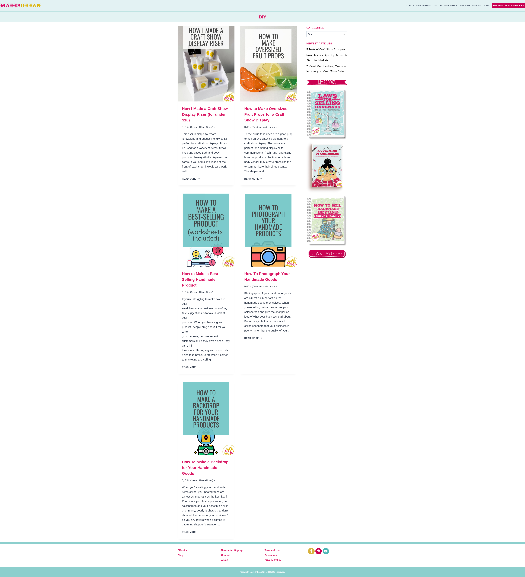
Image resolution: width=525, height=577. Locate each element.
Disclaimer (271, 555)
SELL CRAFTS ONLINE (470, 5)
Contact (225, 555)
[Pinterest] (318, 551)
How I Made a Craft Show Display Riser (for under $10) (205, 114)
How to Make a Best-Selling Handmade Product (200, 279)
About (224, 560)
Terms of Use (272, 550)
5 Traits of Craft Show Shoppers (325, 49)
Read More (191, 179)
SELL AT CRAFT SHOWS (445, 5)
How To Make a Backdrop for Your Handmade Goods (205, 468)
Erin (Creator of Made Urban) (199, 127)
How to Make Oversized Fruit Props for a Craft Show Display (266, 114)
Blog (180, 555)
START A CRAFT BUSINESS (418, 5)
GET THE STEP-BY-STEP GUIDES (508, 5)
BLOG (486, 5)
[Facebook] (311, 551)
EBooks (182, 550)
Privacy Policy (273, 560)
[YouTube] (326, 551)
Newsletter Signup (232, 550)
